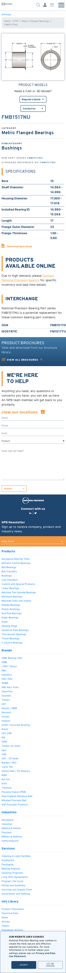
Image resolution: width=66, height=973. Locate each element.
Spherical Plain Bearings (15, 630)
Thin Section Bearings (14, 634)
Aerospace (8, 819)
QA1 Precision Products (15, 804)
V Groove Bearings (12, 642)
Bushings (6, 14)
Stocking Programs (12, 872)
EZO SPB (7, 733)
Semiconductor (10, 840)
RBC (4, 670)
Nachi (5, 729)
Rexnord (6, 712)
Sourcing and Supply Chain (17, 889)
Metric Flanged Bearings (35, 21)
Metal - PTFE (11, 21)
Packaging (8, 864)
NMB (4, 662)
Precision (7, 832)
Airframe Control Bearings (16, 563)
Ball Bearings (9, 567)
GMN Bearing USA (12, 658)
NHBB (5, 683)
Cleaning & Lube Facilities (16, 856)
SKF (4, 704)
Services (8, 848)
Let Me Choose (50, 965)
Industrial (7, 824)
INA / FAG (7, 678)
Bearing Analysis (11, 868)
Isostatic (6, 695)
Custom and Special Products (18, 584)
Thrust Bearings (10, 638)
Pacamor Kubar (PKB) (14, 792)
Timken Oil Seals (11, 745)
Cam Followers (10, 579)
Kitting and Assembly (13, 885)
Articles (6, 921)
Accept (24, 965)
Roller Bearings (10, 617)
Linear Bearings (10, 588)
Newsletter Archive (12, 930)
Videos (5, 925)
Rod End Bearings (11, 613)
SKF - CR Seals (10, 758)
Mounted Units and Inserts (16, 600)
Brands (7, 650)
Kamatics (7, 674)
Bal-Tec (6, 779)
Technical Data (10, 913)
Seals (5, 621)
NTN (4, 783)
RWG (4, 775)
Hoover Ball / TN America (16, 771)
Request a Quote (31, 99)
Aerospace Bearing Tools (15, 558)
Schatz (5, 716)
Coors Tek (7, 766)
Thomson (7, 787)
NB (3, 737)
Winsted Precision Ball (14, 800)
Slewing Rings (9, 625)
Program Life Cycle (12, 881)
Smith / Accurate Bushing (16, 725)
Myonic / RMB (9, 708)
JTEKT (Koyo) (9, 666)
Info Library (10, 901)
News (5, 917)
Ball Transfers (9, 571)
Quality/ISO (8, 860)
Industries (9, 812)
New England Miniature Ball (17, 796)
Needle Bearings (11, 605)
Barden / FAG (9, 762)
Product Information (13, 909)
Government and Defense (16, 893)
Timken (6, 699)
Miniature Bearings (12, 596)
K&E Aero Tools (10, 687)
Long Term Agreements (15, 877)
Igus (4, 750)
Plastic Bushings (11, 609)
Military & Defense (12, 836)
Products (8, 551)
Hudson (6, 720)
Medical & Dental (11, 828)
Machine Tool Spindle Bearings (19, 592)
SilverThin (7, 691)
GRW (4, 741)
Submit (8, 488)
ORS (4, 754)
